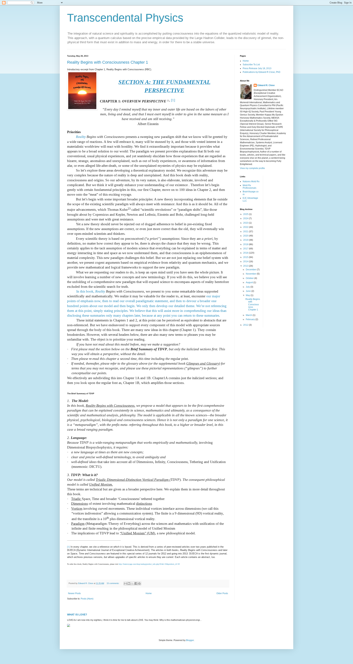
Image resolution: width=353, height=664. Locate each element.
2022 (246, 227)
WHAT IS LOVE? (77, 614)
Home (149, 593)
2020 (246, 235)
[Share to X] (132, 583)
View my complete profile (252, 168)
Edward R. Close (266, 85)
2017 (246, 248)
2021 (246, 231)
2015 (246, 257)
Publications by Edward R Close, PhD (261, 72)
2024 (246, 218)
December (251, 269)
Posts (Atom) (87, 598)
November (251, 274)
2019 (246, 240)
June (248, 291)
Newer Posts (74, 593)
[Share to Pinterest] (139, 583)
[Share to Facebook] (136, 583)
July (248, 287)
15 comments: (113, 583)
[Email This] (125, 583)
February (250, 319)
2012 (246, 325)
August (249, 282)
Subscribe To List (251, 64)
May (248, 295)
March (249, 315)
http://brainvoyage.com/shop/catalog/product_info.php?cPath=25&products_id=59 (149, 564)
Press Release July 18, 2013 (257, 68)
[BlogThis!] (129, 583)
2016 (246, 253)
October (250, 278)
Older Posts (222, 593)
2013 (246, 266)
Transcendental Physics (125, 18)
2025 (246, 214)
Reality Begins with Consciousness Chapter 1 (107, 62)
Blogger (190, 640)
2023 (246, 223)
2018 (246, 244)
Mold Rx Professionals (249, 186)
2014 (246, 261)
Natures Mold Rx (251, 181)
